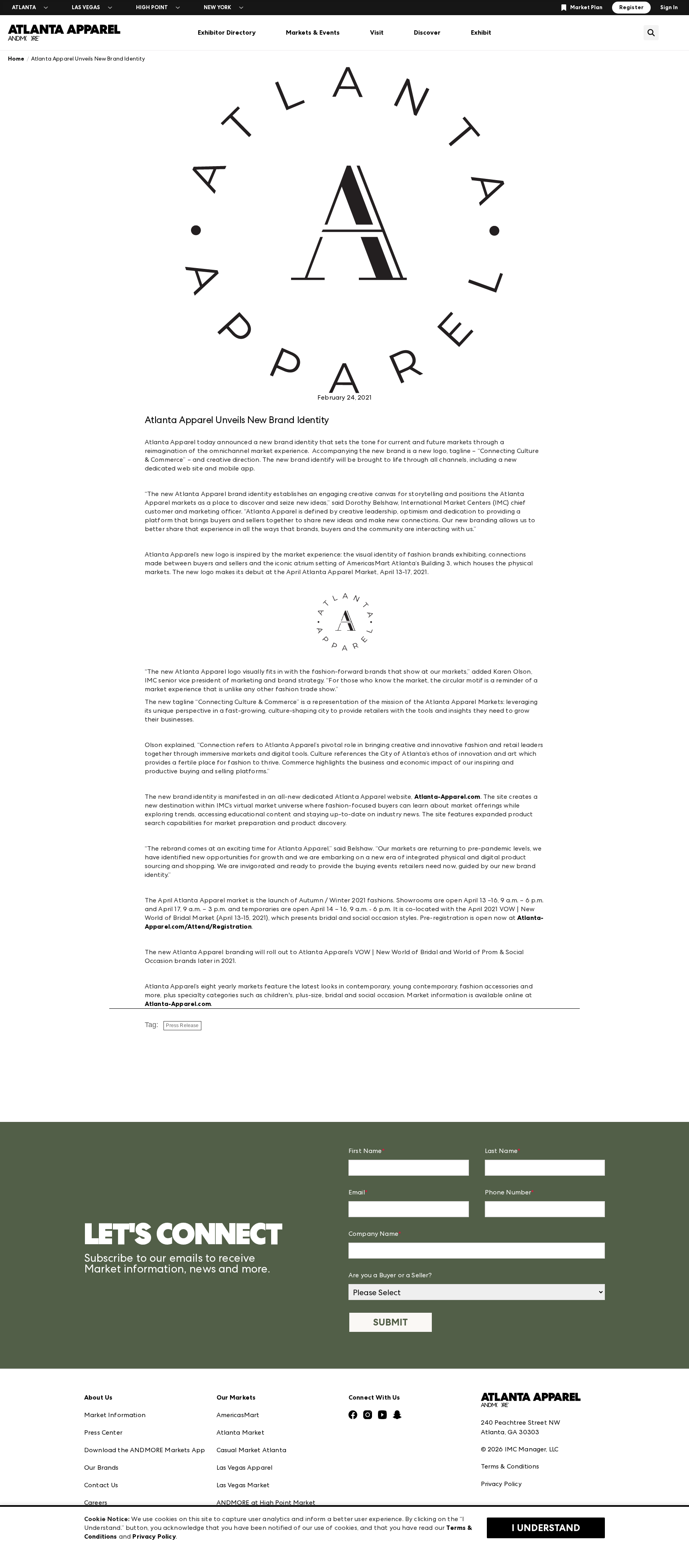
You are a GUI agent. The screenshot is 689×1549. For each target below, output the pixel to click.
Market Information (115, 1415)
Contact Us (101, 1485)
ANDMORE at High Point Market (266, 1502)
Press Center (103, 1432)
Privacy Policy (501, 1484)
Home (16, 58)
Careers (95, 1502)
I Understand (546, 1528)
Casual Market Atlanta (251, 1450)
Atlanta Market (240, 1432)
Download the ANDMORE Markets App (144, 1450)
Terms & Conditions (510, 1466)
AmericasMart (238, 1415)
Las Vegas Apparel (245, 1467)
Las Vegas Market (243, 1485)
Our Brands (101, 1467)
